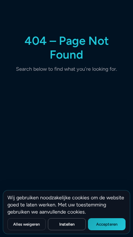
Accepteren (106, 224)
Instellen (66, 224)
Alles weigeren (26, 224)
